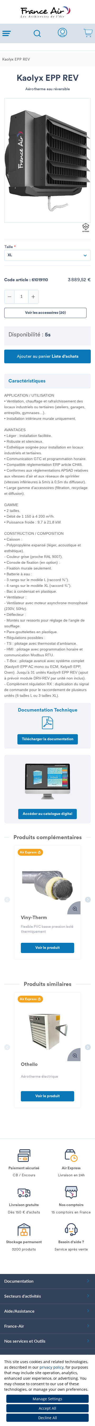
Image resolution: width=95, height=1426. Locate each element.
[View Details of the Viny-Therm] (47, 885)
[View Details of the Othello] (47, 1032)
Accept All (47, 1408)
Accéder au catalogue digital (47, 814)
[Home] (47, 11)
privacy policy (52, 1367)
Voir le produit (47, 948)
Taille (10, 247)
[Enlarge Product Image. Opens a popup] (73, 907)
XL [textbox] (10, 255)
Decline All (47, 1417)
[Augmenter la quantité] (33, 297)
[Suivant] (88, 900)
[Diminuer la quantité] (9, 297)
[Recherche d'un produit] (37, 33)
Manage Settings (47, 1398)
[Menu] (13, 33)
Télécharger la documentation (47, 739)
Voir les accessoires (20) (45, 313)
